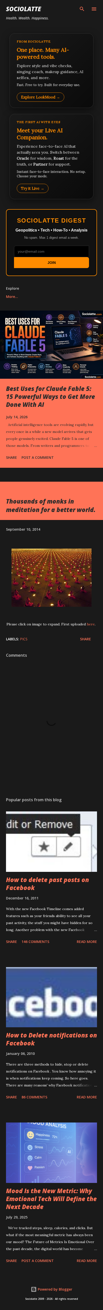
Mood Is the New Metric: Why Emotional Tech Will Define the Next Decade (51, 1199)
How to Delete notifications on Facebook (51, 1039)
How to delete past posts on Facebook (47, 884)
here (91, 624)
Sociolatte (23, 9)
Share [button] (11, 457)
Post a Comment (38, 457)
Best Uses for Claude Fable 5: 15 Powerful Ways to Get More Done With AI (50, 396)
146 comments (35, 941)
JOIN (52, 263)
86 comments (34, 1097)
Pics (24, 639)
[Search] (82, 9)
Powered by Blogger (54, 1289)
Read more (87, 941)
